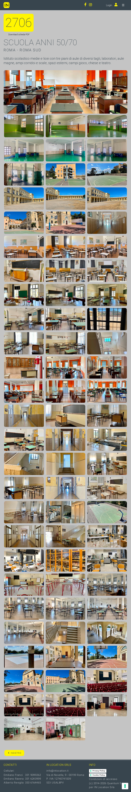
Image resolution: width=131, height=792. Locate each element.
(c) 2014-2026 (98, 783)
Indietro (16, 753)
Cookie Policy (98, 775)
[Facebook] (85, 5)
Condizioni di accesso (103, 779)
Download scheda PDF (19, 34)
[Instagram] (90, 5)
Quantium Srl (115, 783)
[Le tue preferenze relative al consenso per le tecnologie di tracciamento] (125, 786)
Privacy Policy (98, 771)
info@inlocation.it (57, 770)
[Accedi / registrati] (115, 5)
